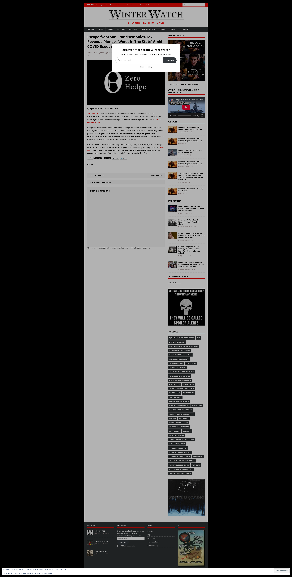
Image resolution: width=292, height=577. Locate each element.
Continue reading (146, 67)
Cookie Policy (47, 573)
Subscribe (169, 60)
